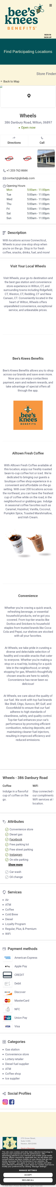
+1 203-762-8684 (17, 170)
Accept (28, 1175)
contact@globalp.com (21, 178)
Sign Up (47, 37)
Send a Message (28, 1148)
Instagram (16, 854)
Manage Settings (28, 1170)
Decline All (28, 1180)
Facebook (16, 839)
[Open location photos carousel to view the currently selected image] (9, 158)
